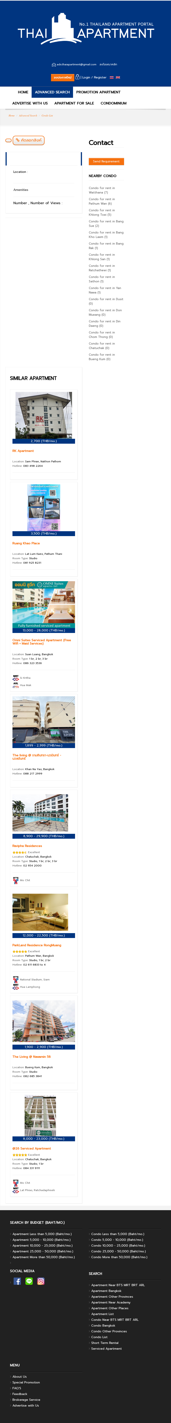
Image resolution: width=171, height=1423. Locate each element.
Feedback (19, 1394)
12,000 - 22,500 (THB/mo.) (44, 935)
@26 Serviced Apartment (31, 1148)
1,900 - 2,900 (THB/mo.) (44, 1047)
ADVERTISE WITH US (30, 103)
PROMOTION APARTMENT (98, 92)
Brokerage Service (26, 1399)
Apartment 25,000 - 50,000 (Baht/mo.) (42, 1251)
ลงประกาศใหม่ (62, 77)
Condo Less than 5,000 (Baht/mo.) (117, 1234)
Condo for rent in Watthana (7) (102, 190)
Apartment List (102, 1314)
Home (12, 115)
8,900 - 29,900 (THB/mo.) (43, 836)
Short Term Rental (104, 1343)
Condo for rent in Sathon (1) (102, 279)
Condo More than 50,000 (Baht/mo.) (119, 1257)
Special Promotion (26, 1382)
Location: (36, 461)
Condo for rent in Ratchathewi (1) (102, 268)
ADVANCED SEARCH (52, 92)
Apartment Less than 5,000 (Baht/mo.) (42, 1234)
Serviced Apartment (106, 1348)
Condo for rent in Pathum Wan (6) (102, 201)
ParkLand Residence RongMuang (36, 945)
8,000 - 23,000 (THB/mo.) (43, 1138)
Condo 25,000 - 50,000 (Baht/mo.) (118, 1251)
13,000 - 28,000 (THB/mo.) (44, 630)
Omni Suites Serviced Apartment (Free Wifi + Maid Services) (41, 642)
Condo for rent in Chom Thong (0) (102, 334)
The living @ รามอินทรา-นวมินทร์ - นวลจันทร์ (36, 757)
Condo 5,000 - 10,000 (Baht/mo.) (117, 1239)
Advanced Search (28, 115)
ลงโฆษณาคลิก (108, 64)
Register (100, 77)
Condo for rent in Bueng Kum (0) (102, 357)
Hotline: (27, 466)
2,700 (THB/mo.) (44, 441)
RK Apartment (23, 451)
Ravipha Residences (27, 846)
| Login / (86, 77)
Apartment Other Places (109, 1308)
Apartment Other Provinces (112, 1296)
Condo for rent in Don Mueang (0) (105, 312)
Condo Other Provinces (109, 1331)
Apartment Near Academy (110, 1302)
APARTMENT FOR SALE (74, 103)
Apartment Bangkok (106, 1291)
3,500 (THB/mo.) (44, 533)
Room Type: (24, 558)
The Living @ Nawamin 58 (31, 1056)
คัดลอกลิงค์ (30, 140)
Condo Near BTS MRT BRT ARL (114, 1319)
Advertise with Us (25, 1405)
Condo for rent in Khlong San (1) (102, 257)
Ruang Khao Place (26, 543)
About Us (19, 1376)
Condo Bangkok (103, 1325)
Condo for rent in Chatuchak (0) (102, 345)
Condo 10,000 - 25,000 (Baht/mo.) (118, 1245)
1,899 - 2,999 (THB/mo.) (43, 745)
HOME (22, 92)
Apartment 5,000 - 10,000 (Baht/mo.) (41, 1239)
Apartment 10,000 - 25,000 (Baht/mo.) (42, 1245)
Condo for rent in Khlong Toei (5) (102, 212)
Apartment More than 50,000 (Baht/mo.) (43, 1257)
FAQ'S (16, 1388)
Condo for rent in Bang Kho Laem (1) (106, 234)
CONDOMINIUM (113, 103)
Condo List (47, 115)
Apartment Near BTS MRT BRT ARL (118, 1285)
